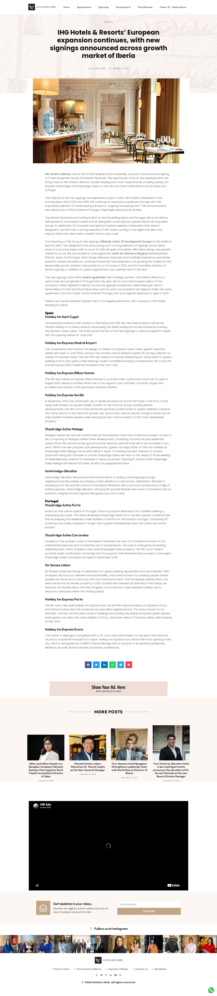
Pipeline (108, 21)
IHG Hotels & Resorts (58, 174)
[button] (88, 664)
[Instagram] (106, 975)
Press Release (145, 7)
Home (66, 7)
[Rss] (120, 975)
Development (123, 7)
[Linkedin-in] (111, 975)
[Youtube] (115, 975)
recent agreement (94, 277)
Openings (103, 7)
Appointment (84, 7)
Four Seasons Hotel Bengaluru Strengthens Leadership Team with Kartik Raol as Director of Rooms (129, 768)
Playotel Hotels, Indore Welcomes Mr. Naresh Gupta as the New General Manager (87, 767)
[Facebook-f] (97, 975)
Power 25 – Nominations (173, 7)
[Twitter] (101, 975)
